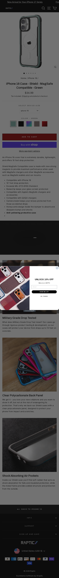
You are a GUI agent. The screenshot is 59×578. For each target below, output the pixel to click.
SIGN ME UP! (44, 291)
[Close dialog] (57, 268)
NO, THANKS (44, 296)
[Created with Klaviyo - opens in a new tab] (29, 311)
